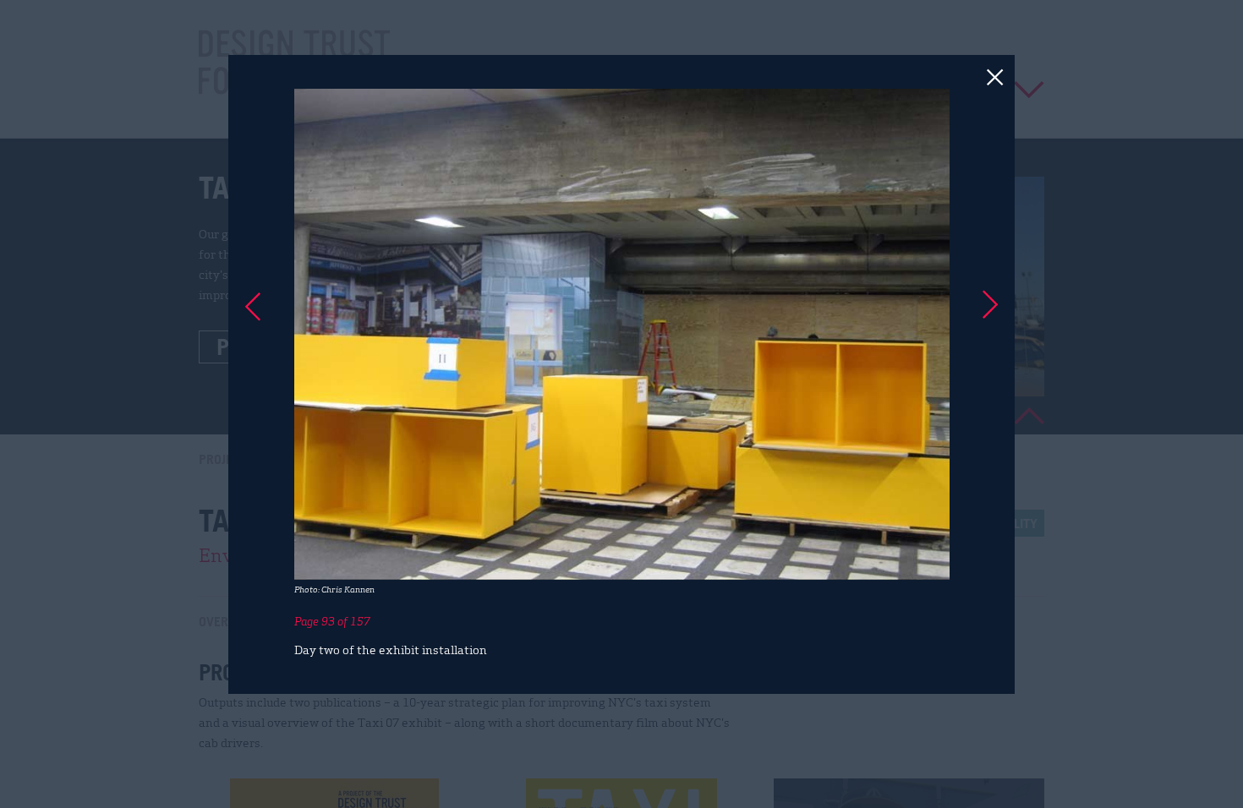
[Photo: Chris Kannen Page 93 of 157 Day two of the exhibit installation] (621, 404)
